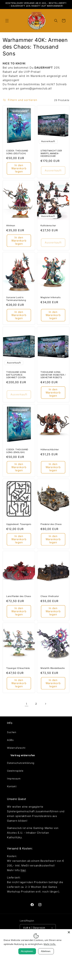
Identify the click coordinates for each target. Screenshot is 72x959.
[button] (7, 20)
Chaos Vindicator (50, 596)
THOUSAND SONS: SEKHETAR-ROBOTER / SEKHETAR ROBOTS (53, 375)
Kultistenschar (48, 225)
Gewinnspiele (15, 770)
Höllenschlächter (50, 449)
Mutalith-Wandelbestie (53, 668)
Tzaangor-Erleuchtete (18, 668)
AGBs (10, 739)
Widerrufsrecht (16, 747)
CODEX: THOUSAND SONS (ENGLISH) (17, 451)
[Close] (69, 932)
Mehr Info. (50, 944)
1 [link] (26, 703)
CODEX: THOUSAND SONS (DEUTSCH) (17, 152)
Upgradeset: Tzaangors (18, 524)
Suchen (11, 732)
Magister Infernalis (50, 297)
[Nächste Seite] (45, 704)
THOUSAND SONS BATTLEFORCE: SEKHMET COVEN (16, 375)
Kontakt (11, 786)
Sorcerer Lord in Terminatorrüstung (16, 298)
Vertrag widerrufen (22, 755)
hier (23, 870)
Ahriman (10, 225)
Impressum (13, 778)
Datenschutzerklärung (20, 762)
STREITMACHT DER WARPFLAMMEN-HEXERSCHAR (51, 153)
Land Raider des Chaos (18, 596)
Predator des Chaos (51, 524)
